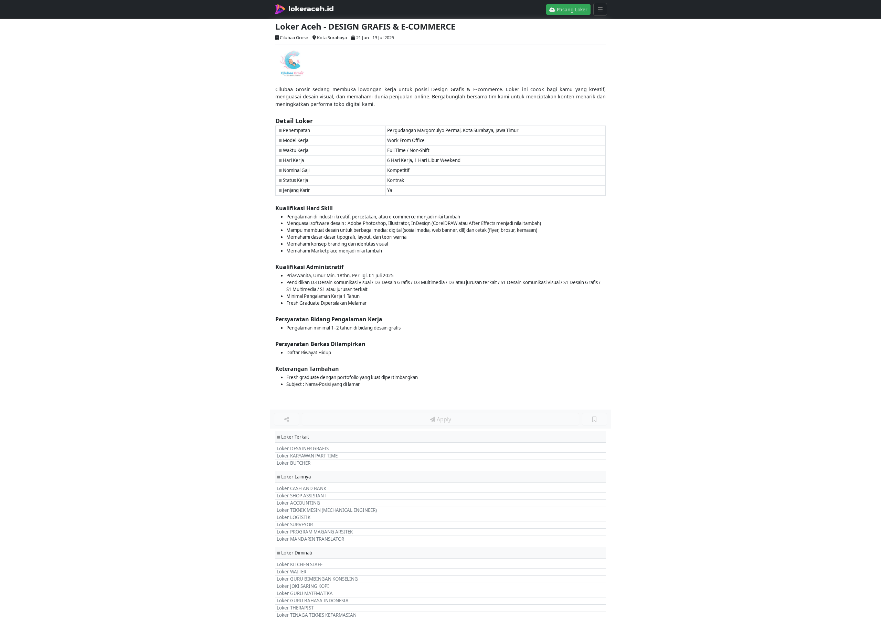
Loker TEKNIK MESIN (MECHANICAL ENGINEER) (327, 510)
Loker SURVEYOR (295, 524)
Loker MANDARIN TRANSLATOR (310, 539)
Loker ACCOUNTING (298, 503)
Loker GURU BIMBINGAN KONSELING (317, 579)
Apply (443, 419)
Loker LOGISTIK (293, 517)
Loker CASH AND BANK (301, 488)
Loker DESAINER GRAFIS (303, 448)
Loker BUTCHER (293, 463)
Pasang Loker (571, 9)
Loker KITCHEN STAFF (299, 564)
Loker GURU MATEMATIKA (305, 593)
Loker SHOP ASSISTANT (301, 496)
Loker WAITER (291, 572)
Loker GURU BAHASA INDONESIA (313, 600)
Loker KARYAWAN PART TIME (307, 456)
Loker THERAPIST (295, 608)
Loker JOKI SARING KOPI (303, 586)
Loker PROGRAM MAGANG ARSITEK (315, 532)
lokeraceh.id (311, 8)
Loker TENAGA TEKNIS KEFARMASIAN (317, 615)
